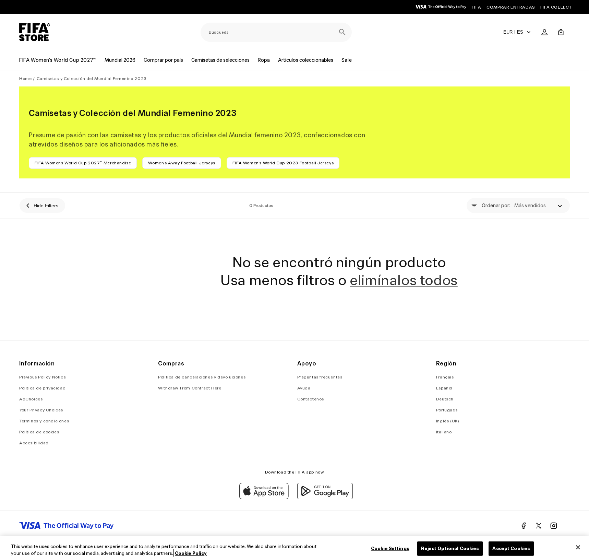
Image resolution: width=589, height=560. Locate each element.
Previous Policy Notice (42, 377)
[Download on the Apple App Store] (264, 497)
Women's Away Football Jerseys (181, 162)
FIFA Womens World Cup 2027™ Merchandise (83, 162)
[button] (560, 32)
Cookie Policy (191, 553)
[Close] (578, 547)
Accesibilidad (34, 442)
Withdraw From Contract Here (189, 387)
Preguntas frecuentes (319, 377)
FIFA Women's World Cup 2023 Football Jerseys (283, 162)
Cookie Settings (390, 548)
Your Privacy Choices (41, 409)
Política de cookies (39, 431)
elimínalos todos (404, 280)
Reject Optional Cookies (450, 548)
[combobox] (276, 32)
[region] (294, 548)
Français (445, 377)
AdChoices (31, 398)
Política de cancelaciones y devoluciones (201, 377)
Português (446, 409)
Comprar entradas (510, 7)
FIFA (476, 7)
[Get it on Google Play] (325, 497)
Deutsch (445, 398)
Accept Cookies (511, 548)
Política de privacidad (42, 387)
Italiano (444, 431)
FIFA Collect (556, 7)
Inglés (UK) (447, 420)
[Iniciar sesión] (544, 32)
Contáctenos (310, 398)
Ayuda (304, 387)
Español (444, 387)
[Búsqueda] (342, 32)
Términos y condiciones (44, 420)
